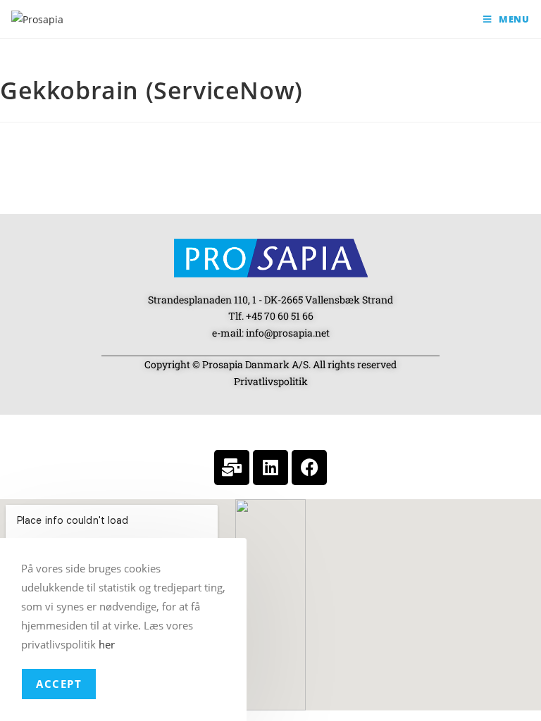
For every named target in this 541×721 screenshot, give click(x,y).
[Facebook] (309, 467)
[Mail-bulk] (231, 467)
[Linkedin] (270, 467)
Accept (59, 684)
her (107, 644)
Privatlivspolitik (271, 381)
